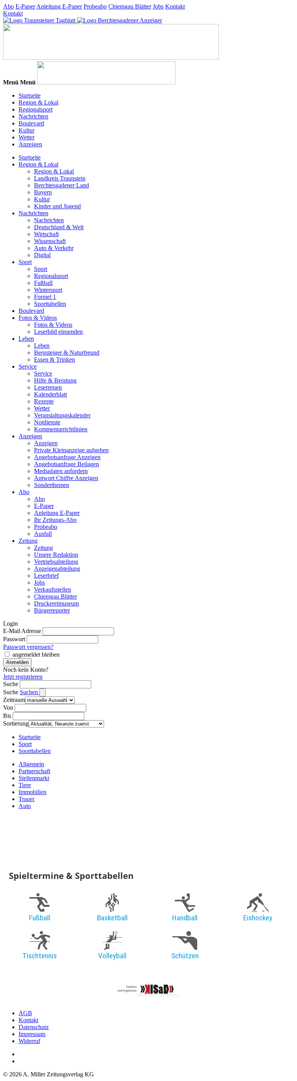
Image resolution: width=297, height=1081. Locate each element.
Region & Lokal (38, 102)
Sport (25, 262)
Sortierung (16, 723)
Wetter (26, 137)
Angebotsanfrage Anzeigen (67, 457)
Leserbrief (46, 575)
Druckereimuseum (56, 603)
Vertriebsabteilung (56, 561)
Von (8, 707)
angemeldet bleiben (36, 654)
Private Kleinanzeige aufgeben (71, 450)
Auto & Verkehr (53, 248)
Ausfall (43, 533)
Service (28, 366)
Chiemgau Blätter (129, 6)
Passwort (14, 639)
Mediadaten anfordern (61, 471)
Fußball (43, 283)
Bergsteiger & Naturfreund (66, 352)
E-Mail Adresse (22, 631)
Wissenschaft (50, 241)
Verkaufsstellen (52, 589)
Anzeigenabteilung (57, 568)
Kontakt (175, 6)
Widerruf (29, 1041)
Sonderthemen (51, 485)
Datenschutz (34, 1027)
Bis (7, 715)
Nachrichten (33, 116)
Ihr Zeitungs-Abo (55, 519)
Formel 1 (45, 296)
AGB (25, 1013)
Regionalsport (36, 109)
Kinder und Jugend (57, 206)
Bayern (43, 192)
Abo (8, 6)
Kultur (26, 130)
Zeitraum (14, 700)
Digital (42, 255)
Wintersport (48, 290)
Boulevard (31, 123)
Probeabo (95, 6)
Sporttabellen (50, 303)
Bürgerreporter (52, 610)
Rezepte (44, 401)
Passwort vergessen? (28, 646)
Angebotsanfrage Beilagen (66, 464)
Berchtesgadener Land (61, 185)
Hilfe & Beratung (55, 380)
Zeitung (28, 540)
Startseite (30, 95)
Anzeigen (30, 144)
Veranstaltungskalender (62, 415)
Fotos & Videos (38, 317)
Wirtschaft (46, 234)
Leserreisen (48, 387)
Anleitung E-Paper (59, 6)
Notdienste (47, 422)
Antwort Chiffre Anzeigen (66, 478)
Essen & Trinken (54, 359)
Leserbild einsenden (58, 331)
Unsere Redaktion (56, 554)
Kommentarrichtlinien (60, 429)
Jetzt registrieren (23, 676)
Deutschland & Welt (59, 227)
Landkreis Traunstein (59, 178)
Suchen (29, 692)
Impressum (32, 1034)
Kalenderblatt (50, 394)
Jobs (158, 6)
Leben (26, 338)
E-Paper (25, 6)
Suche (10, 684)
